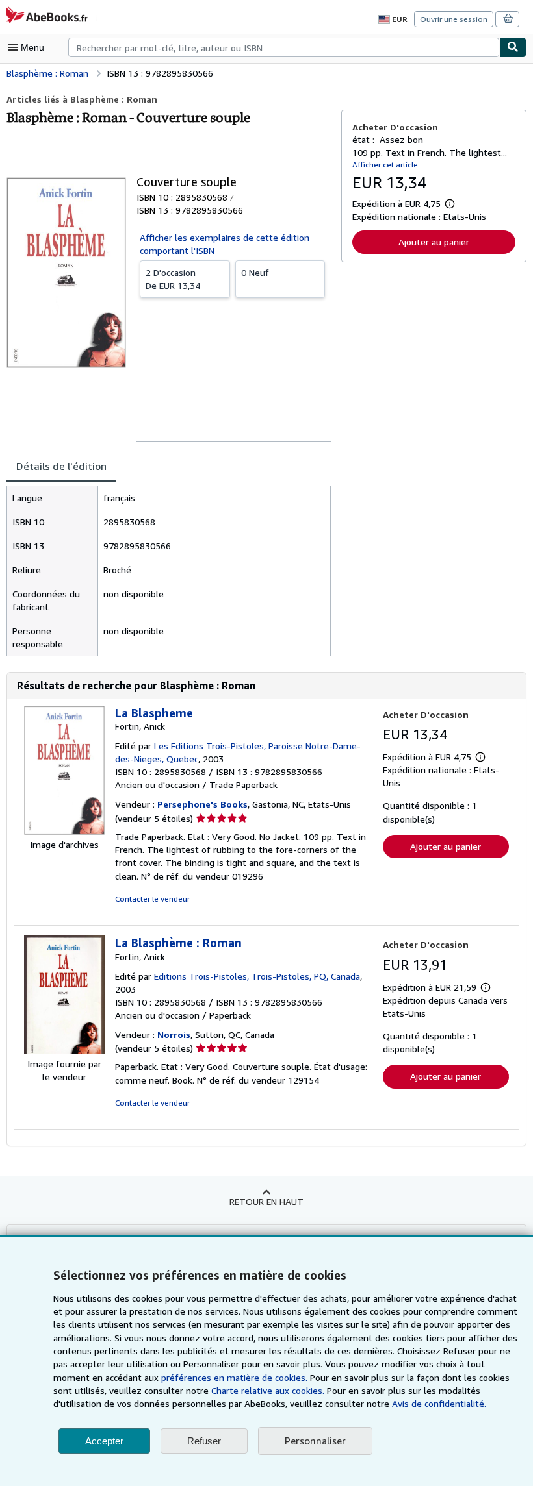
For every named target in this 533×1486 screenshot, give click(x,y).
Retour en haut (266, 1201)
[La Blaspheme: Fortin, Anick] (64, 831)
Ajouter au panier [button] (433, 241)
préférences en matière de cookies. (234, 1377)
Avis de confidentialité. (439, 1403)
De (173, 279)
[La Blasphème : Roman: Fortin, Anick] (64, 1050)
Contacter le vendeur (152, 899)
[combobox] (283, 47)
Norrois (173, 1034)
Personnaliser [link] (315, 1440)
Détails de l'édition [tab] (61, 466)
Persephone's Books (202, 804)
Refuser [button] (204, 1440)
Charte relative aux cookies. (269, 1390)
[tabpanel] (168, 571)
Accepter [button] (104, 1440)
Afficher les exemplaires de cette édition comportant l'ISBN (224, 244)
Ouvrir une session (454, 19)
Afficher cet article (385, 164)
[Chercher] (513, 47)
